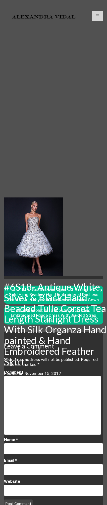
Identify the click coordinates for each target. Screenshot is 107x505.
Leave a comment (21, 388)
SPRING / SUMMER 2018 (46, 383)
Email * (10, 460)
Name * (11, 439)
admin (15, 378)
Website (12, 481)
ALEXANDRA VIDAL (43, 17)
